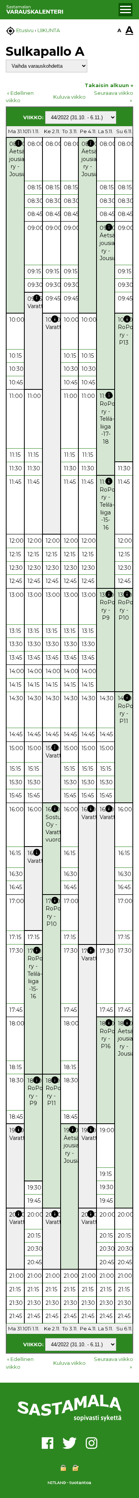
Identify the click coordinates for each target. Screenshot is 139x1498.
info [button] (18, 143)
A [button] (119, 30)
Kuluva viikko (69, 97)
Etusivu (25, 30)
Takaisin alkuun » (109, 85)
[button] (125, 9)
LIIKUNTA (48, 30)
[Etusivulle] (61, 9)
